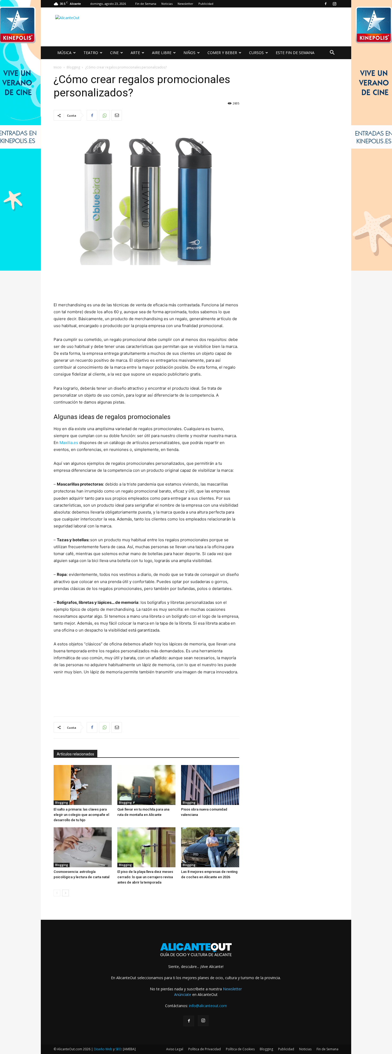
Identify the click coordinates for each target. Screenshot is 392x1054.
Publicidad (205, 4)
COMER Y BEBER (222, 52)
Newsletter (185, 4)
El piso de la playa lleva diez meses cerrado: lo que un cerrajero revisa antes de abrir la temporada (145, 877)
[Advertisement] (241, 27)
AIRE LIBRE (161, 52)
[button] (332, 53)
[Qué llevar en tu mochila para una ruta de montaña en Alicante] (146, 785)
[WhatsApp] (104, 115)
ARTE (135, 52)
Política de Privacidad (204, 1049)
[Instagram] (334, 3)
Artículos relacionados (75, 754)
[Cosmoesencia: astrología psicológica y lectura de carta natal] (83, 847)
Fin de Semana (145, 4)
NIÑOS (189, 52)
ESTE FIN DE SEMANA (295, 52)
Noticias (167, 4)
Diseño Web (103, 1049)
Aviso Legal (174, 1049)
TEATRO (90, 52)
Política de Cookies (240, 1049)
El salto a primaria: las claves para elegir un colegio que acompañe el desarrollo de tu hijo (81, 814)
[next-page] (65, 893)
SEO (118, 1049)
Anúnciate (182, 994)
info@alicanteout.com (208, 1005)
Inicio (58, 67)
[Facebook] (326, 3)
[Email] (116, 115)
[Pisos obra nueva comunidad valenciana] (210, 785)
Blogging (73, 67)
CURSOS (256, 52)
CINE (114, 52)
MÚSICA (64, 52)
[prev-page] (57, 893)
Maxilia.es (68, 442)
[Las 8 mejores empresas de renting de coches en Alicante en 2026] (210, 847)
